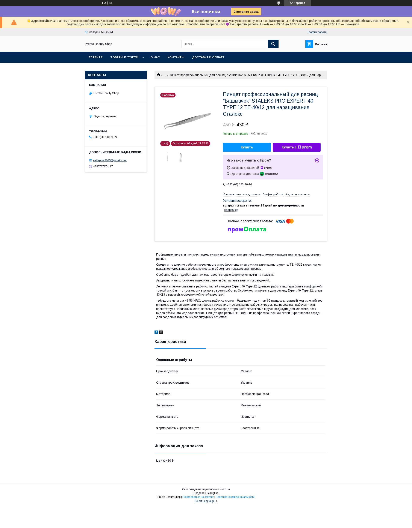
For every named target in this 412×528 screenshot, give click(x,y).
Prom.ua (225, 489)
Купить (247, 147)
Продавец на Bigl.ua (206, 493)
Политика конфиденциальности (235, 496)
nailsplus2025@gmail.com (110, 160)
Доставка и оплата (208, 57)
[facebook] (156, 333)
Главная (96, 57)
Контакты (176, 57)
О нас (155, 57)
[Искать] (273, 44)
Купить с (289, 147)
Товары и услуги (124, 57)
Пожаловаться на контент (198, 496)
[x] (161, 333)
